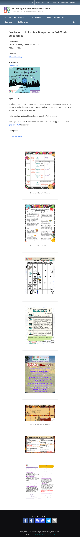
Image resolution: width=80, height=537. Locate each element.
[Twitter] (48, 520)
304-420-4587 (14, 125)
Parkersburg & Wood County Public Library (31, 8)
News (48, 17)
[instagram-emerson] (37, 520)
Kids (31, 17)
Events (38, 17)
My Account (40, 2)
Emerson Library (15, 57)
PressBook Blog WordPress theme (44, 534)
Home (31, 2)
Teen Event (13, 65)
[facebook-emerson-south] (25, 520)
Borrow (21, 17)
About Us (8, 17)
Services (56, 17)
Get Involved (23, 22)
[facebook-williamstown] (31, 520)
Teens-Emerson (17, 136)
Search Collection (53, 2)
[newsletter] (54, 520)
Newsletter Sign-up (68, 2)
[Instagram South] (42, 520)
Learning (8, 22)
